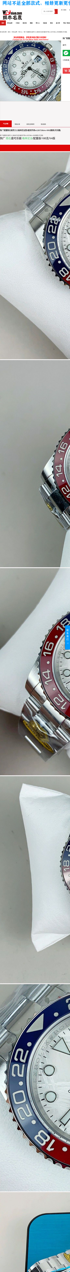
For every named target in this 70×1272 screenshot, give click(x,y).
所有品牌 (9, 23)
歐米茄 (25, 23)
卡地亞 (18, 23)
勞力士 (38, 23)
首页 (3, 23)
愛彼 (51, 23)
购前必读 (17, 124)
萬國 (31, 23)
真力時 (58, 23)
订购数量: (66, 60)
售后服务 (43, 124)
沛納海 (45, 23)
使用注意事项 (30, 124)
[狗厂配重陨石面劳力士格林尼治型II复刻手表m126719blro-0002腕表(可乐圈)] (30, 71)
